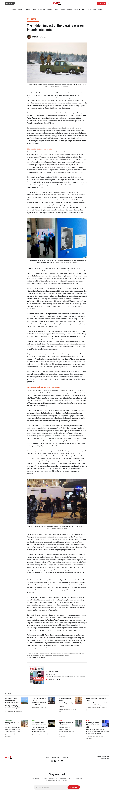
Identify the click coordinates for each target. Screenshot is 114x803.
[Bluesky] (62, 761)
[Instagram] (52, 761)
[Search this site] (109, 3)
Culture (63, 9)
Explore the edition (54, 679)
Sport (34, 9)
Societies (27, 9)
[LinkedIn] (55, 761)
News (14, 9)
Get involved (56, 757)
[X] (59, 761)
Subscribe (101, 3)
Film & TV (77, 9)
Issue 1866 (42, 657)
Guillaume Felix (37, 36)
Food (83, 9)
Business (69, 9)
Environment (41, 9)
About (47, 757)
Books (56, 9)
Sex (94, 9)
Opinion (20, 9)
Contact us (65, 757)
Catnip (100, 9)
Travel (89, 9)
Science (49, 9)
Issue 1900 (9, 3)
